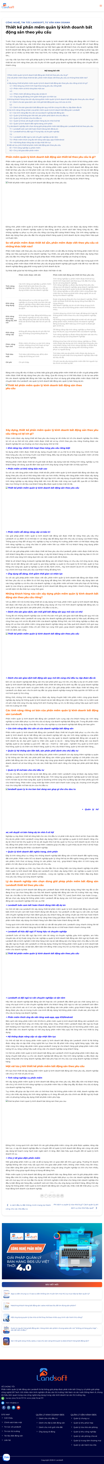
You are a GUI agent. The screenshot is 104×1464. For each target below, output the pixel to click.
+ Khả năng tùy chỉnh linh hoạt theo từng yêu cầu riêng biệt (36, 86)
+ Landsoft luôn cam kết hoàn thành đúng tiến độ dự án (34, 129)
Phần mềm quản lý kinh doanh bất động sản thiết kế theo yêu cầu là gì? (37, 75)
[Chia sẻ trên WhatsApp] (42, 1196)
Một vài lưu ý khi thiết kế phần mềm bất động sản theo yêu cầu (34, 145)
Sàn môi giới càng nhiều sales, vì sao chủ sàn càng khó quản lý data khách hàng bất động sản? (50, 1341)
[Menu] (100, 6)
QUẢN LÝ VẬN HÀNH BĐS (84, 1415)
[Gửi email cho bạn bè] (54, 1196)
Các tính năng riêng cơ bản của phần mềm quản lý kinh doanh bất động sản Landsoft (43, 110)
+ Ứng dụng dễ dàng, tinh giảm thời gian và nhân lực (33, 97)
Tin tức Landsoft (32, 22)
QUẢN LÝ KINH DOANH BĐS (50, 1415)
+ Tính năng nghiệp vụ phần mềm (25, 148)
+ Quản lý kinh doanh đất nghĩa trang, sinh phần (31, 124)
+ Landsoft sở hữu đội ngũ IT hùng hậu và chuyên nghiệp (34, 132)
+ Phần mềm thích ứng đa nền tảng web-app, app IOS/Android (37, 140)
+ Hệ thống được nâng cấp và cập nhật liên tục (30, 142)
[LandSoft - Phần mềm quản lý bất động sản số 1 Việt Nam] (14, 5)
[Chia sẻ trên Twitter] (50, 1196)
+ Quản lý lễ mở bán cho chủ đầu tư (26, 118)
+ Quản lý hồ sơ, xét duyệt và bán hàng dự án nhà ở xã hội (35, 121)
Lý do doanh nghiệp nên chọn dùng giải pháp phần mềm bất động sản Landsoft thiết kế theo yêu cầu (50, 126)
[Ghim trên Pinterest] (58, 1196)
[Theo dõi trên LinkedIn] (13, 1408)
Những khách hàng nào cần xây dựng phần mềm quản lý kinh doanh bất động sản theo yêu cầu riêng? (50, 99)
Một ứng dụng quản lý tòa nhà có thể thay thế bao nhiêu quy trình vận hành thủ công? (47, 1317)
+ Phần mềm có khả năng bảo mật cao (27, 88)
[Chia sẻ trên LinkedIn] (62, 1196)
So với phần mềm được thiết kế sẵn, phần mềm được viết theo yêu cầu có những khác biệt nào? (47, 78)
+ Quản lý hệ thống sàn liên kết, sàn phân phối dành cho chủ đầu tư (39, 115)
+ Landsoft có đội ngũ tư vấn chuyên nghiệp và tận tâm (34, 137)
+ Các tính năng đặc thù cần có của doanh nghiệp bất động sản (37, 113)
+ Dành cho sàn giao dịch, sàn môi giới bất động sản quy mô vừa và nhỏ (40, 102)
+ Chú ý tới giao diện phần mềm (24, 150)
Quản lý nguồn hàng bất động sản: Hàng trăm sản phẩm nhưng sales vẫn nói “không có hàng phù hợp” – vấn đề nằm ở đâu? (54, 1329)
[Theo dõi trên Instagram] (9, 1408)
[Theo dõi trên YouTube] (18, 1408)
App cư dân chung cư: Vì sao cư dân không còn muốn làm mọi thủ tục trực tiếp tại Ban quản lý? (50, 1294)
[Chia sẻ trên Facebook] (46, 1196)
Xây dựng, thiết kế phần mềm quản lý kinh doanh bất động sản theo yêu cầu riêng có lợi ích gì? (47, 83)
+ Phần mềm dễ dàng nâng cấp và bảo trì (28, 94)
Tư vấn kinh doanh (57, 22)
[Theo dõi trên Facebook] (4, 1408)
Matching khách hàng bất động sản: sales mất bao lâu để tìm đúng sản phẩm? (43, 1305)
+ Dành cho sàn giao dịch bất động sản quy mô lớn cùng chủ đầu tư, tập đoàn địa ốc (46, 107)
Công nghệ (13, 22)
